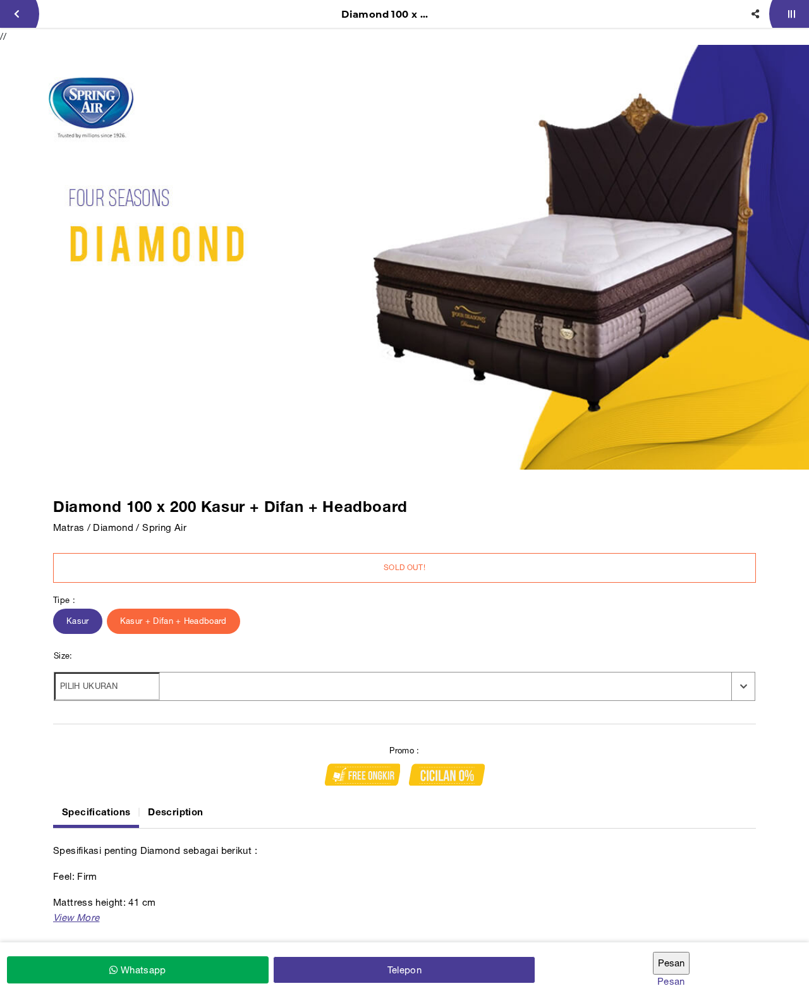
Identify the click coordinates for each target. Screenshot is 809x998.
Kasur (77, 621)
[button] (76, 917)
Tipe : (64, 600)
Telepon (404, 970)
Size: (63, 655)
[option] (404, 257)
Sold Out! (404, 567)
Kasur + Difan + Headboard (173, 621)
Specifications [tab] (96, 811)
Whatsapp (142, 970)
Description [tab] (175, 811)
